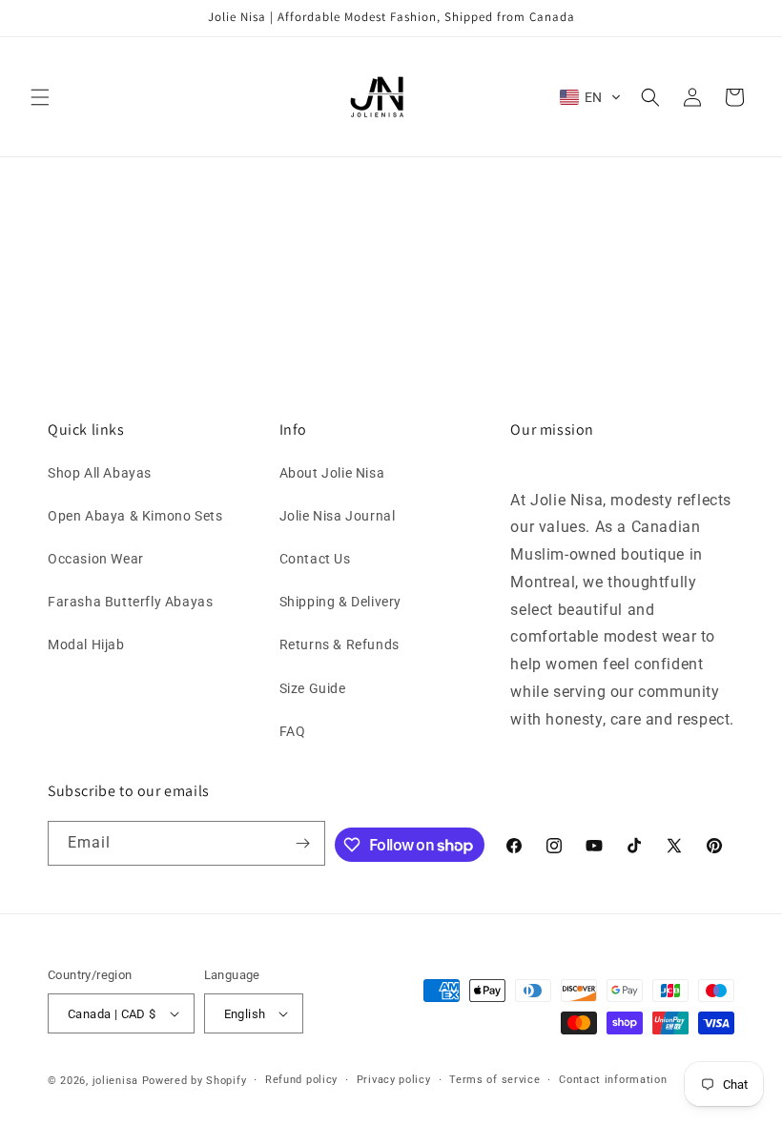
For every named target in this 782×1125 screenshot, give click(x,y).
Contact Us (315, 558)
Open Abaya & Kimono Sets (135, 515)
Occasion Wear (96, 558)
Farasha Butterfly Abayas (130, 601)
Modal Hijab (86, 644)
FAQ (292, 731)
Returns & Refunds (339, 644)
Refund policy (301, 1080)
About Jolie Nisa (332, 473)
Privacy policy (394, 1080)
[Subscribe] (303, 843)
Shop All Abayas (100, 473)
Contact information (613, 1080)
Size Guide (312, 688)
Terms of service (494, 1080)
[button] (40, 97)
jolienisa (115, 1080)
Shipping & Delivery (340, 601)
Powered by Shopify (194, 1080)
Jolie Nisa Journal (337, 515)
